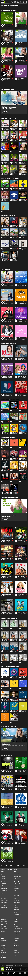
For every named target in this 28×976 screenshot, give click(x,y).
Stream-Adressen (5, 865)
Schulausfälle (16, 916)
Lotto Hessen (3, 952)
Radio (2, 871)
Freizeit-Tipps (3, 948)
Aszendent (3, 931)
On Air (15, 919)
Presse (15, 950)
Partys (2, 960)
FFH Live (2, 873)
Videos (15, 924)
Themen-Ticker (17, 933)
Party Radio (3, 885)
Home (3, 974)
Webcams (16, 926)
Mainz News (16, 878)
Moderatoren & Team (18, 928)
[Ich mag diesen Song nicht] (25, 969)
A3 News (16, 905)
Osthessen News (4, 902)
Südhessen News (4, 907)
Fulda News (16, 886)
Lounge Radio (3, 886)
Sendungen (16, 921)
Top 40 (2, 892)
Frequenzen (16, 945)
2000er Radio (3, 878)
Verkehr (16, 898)
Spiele (2, 954)
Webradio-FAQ (21, 865)
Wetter (21, 1)
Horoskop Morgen (4, 923)
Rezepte (2, 943)
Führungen (16, 948)
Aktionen (16, 923)
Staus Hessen (16, 900)
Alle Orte (16, 893)
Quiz (1, 959)
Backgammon (3, 957)
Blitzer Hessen (17, 902)
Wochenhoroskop (4, 924)
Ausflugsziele (3, 947)
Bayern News (16, 888)
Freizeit (3, 938)
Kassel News (16, 880)
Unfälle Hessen (17, 904)
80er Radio (3, 874)
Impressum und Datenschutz (7, 965)
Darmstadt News (17, 881)
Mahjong (2, 955)
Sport (15, 890)
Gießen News (16, 885)
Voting (15, 935)
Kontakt (15, 943)
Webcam (23, 1)
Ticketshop (3, 950)
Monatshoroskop (4, 926)
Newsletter (16, 942)
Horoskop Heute (4, 921)
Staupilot (18, 1)
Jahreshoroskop (4, 928)
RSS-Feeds (13, 865)
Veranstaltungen (4, 940)
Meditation (3, 945)
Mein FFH (26, 1)
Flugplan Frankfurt (17, 914)
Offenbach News (17, 883)
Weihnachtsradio (4, 888)
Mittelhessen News (4, 904)
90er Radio (3, 876)
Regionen (3, 898)
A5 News (16, 907)
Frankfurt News (17, 874)
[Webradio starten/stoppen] (23, 969)
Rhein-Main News (4, 905)
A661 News (16, 909)
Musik (8, 974)
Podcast (14, 974)
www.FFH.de (9, 869)
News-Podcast (17, 931)
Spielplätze (3, 942)
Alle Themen (16, 895)
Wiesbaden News (17, 876)
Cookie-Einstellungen (17, 965)
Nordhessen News (4, 900)
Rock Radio (3, 880)
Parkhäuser (16, 912)
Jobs (15, 947)
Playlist (15, 1)
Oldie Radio (3, 881)
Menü (25, 974)
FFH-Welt (16, 938)
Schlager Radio (3, 883)
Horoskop (3, 919)
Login (15, 955)
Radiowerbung (17, 952)
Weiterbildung (16, 954)
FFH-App (16, 940)
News (15, 871)
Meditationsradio (4, 890)
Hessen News (16, 873)
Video (20, 974)
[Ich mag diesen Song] (20, 969)
